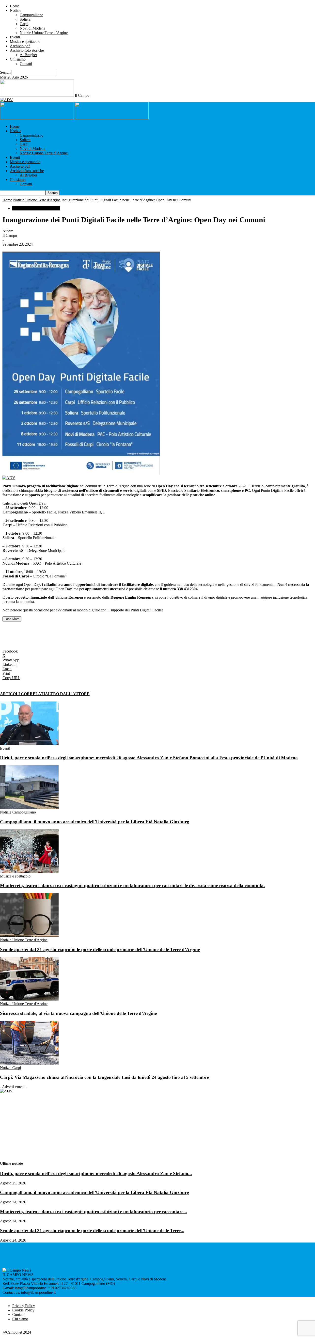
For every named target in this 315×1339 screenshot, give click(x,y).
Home (14, 6)
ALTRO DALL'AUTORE (67, 694)
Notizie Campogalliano (18, 812)
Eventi (15, 37)
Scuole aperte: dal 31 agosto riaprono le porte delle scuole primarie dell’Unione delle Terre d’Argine (100, 949)
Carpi (24, 24)
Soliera (25, 19)
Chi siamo (18, 59)
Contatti (26, 64)
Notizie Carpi (10, 1068)
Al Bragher (28, 55)
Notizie (15, 10)
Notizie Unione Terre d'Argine (37, 200)
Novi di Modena (32, 28)
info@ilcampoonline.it (38, 1288)
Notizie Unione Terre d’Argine (44, 33)
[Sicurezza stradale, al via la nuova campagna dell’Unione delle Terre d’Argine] (29, 999)
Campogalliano (31, 15)
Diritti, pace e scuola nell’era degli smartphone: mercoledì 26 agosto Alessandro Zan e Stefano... (96, 1169)
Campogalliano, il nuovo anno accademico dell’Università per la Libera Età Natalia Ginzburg (94, 821)
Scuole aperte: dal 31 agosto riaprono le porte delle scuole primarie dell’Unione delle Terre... (92, 1226)
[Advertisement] (60, 630)
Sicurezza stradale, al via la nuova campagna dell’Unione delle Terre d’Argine (78, 1013)
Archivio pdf (20, 46)
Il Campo (9, 235)
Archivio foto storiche (27, 50)
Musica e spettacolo (25, 41)
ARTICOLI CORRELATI (22, 694)
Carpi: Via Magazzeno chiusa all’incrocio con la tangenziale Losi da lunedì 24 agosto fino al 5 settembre (104, 1077)
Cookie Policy (23, 1306)
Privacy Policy (23, 1301)
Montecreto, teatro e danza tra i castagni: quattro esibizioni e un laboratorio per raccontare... (93, 1207)
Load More (11, 619)
